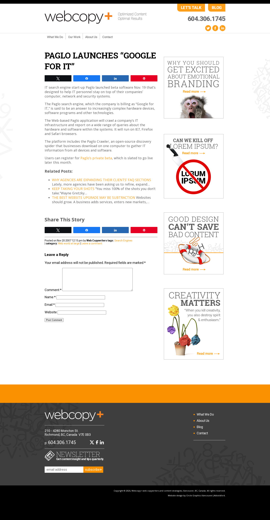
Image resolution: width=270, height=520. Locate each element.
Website (51, 312)
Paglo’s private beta (96, 158)
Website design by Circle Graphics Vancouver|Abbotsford (196, 495)
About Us (91, 37)
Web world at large (69, 243)
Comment (53, 290)
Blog (217, 7)
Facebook (215, 28)
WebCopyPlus (96, 17)
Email (50, 305)
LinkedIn (222, 28)
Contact (107, 37)
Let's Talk (191, 7)
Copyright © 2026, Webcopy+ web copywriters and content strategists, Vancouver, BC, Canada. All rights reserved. (169, 490)
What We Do (55, 37)
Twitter (208, 28)
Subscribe (92, 469)
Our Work (74, 37)
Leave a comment (91, 243)
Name (50, 297)
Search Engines (123, 240)
